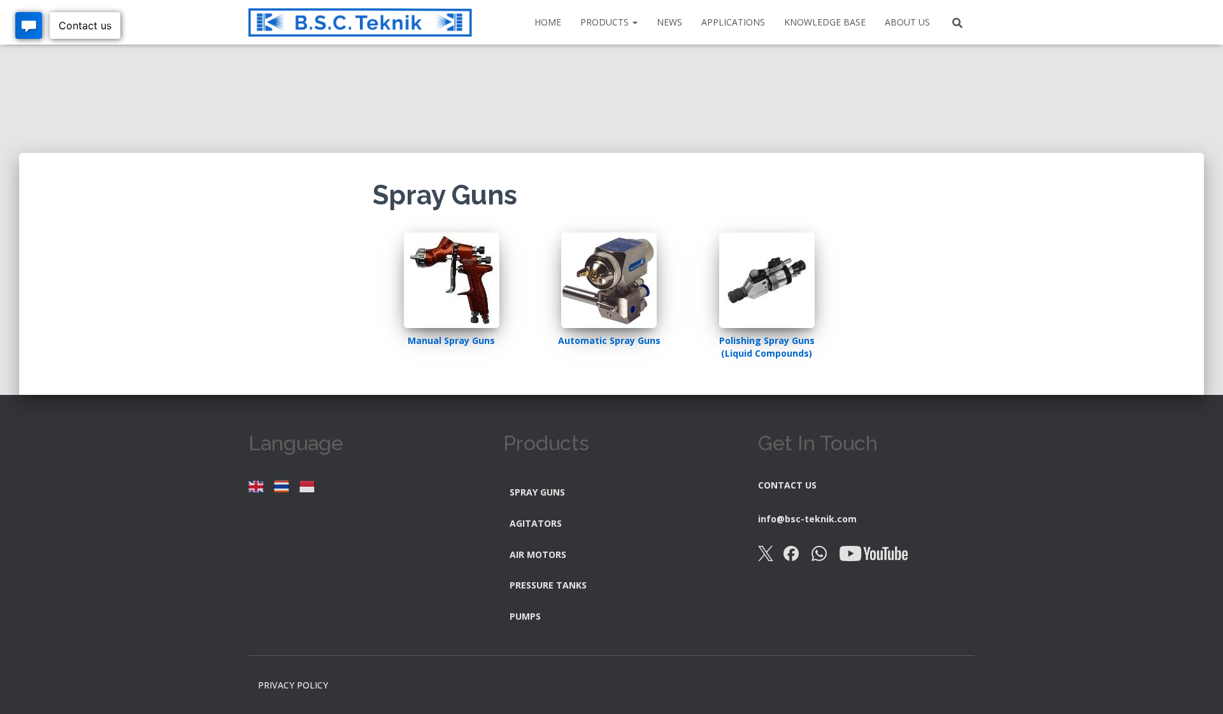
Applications (733, 22)
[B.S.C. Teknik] (360, 22)
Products (605, 22)
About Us (907, 22)
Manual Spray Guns (451, 340)
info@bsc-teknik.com (807, 519)
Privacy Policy (293, 685)
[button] (634, 22)
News (669, 22)
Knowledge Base (825, 22)
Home (547, 22)
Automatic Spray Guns (609, 340)
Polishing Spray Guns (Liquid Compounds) (767, 346)
